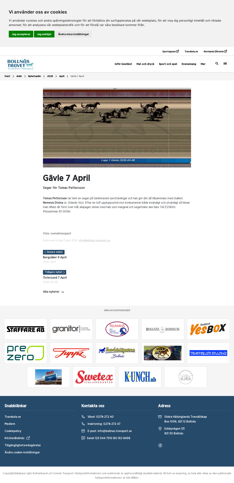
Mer (203, 64)
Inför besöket (123, 64)
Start (7, 76)
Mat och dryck (145, 64)
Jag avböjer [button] (44, 34)
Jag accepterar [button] (21, 34)
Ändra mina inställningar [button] (73, 34)
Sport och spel (168, 64)
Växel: (100, 416)
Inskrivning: (103, 423)
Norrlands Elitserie (214, 51)
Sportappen (169, 51)
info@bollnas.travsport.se (94, 240)
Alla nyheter (51, 291)
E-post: (109, 431)
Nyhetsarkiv (34, 76)
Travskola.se (191, 51)
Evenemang (189, 64)
